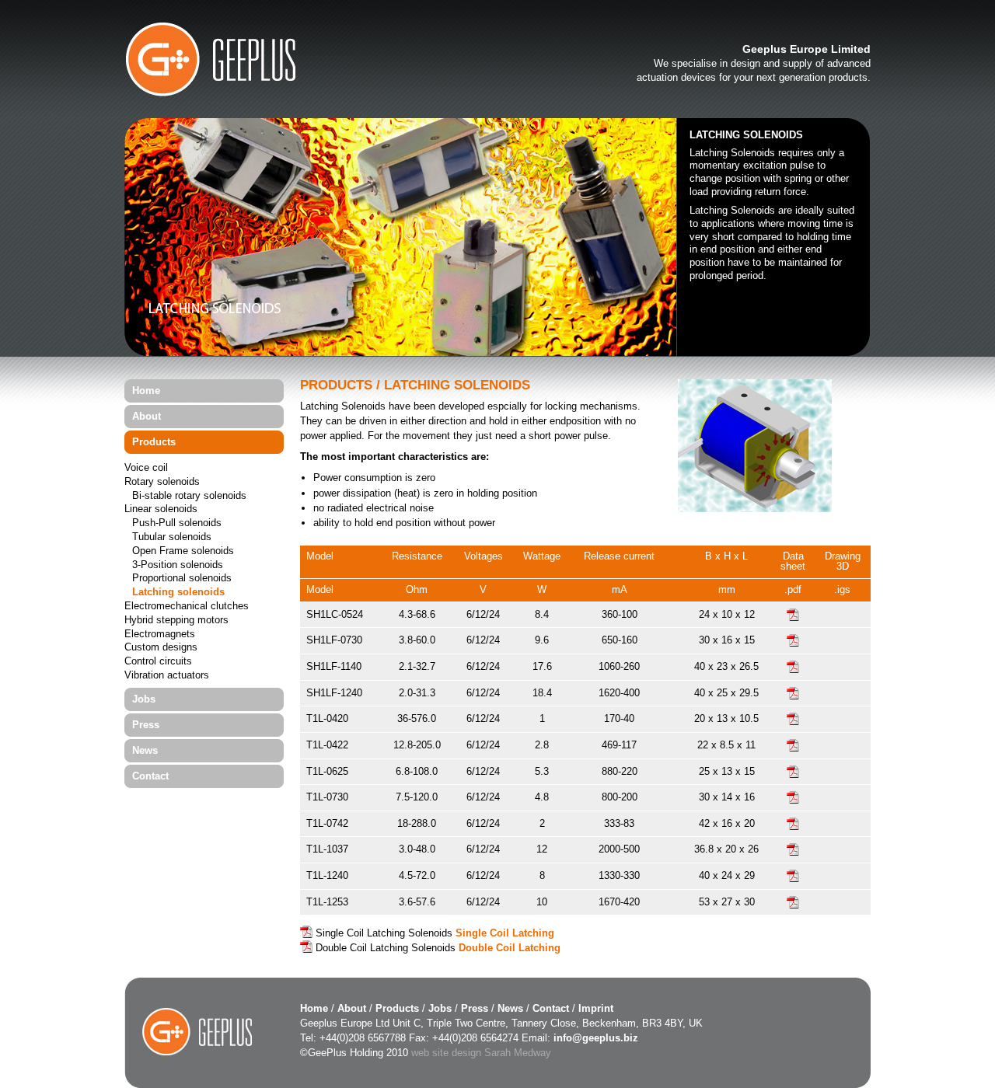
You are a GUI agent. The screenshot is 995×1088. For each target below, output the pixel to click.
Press (145, 725)
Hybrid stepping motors (176, 620)
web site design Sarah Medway (481, 1052)
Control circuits (158, 662)
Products (154, 442)
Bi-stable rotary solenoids (189, 496)
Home (146, 390)
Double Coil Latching (509, 948)
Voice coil (146, 468)
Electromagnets (159, 634)
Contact (150, 776)
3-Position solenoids (177, 565)
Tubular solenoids (171, 537)
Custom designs (160, 648)
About (146, 416)
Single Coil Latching (505, 933)
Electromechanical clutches (186, 607)
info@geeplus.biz (595, 1038)
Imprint (595, 1008)
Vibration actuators (166, 676)
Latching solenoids (178, 593)
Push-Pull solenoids (177, 523)
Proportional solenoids (182, 579)
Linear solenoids (160, 509)
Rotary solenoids (162, 482)
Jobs (143, 699)
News (145, 750)
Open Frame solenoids (183, 551)
